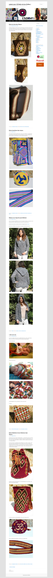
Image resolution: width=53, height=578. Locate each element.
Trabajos (13, 20)
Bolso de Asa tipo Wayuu (15, 24)
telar (31, 213)
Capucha (17, 330)
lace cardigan (22, 330)
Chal (36, 30)
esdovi (17, 25)
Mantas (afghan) (38, 33)
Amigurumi (37, 29)
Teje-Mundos (38, 53)
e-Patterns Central (38, 48)
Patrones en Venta (21, 20)
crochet (19, 330)
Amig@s (37, 28)
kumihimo (29, 213)
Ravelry (37, 51)
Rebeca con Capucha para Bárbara (18, 218)
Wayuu (17, 126)
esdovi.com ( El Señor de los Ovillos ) (20, 4)
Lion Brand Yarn (38, 50)
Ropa (12, 330)
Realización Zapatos (39, 37)
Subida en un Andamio (39, 52)
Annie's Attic (38, 47)
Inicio (10, 20)
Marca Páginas (38, 35)
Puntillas (37, 39)
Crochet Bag (25, 126)
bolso (24, 213)
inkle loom (26, 213)
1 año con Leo (12, 334)
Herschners (37, 49)
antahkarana (21, 213)
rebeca (25, 330)
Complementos (14, 126)
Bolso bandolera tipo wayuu (16, 130)
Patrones (16, 20)
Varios (37, 41)
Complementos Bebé (39, 32)
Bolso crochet (22, 126)
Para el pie (37, 36)
